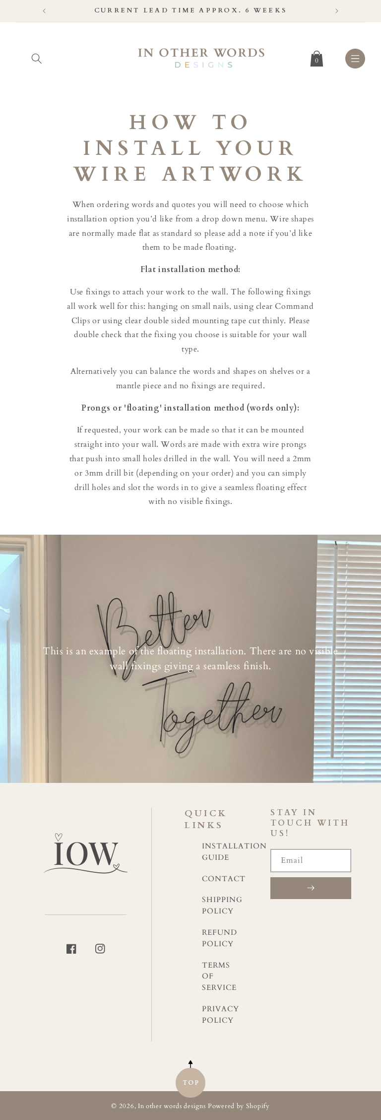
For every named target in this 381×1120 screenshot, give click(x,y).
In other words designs (171, 1106)
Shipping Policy (222, 905)
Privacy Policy (220, 1015)
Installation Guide (234, 852)
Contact (224, 879)
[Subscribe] (310, 888)
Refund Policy (219, 938)
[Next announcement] (337, 11)
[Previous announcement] (44, 11)
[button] (37, 57)
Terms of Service (219, 976)
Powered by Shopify (239, 1106)
